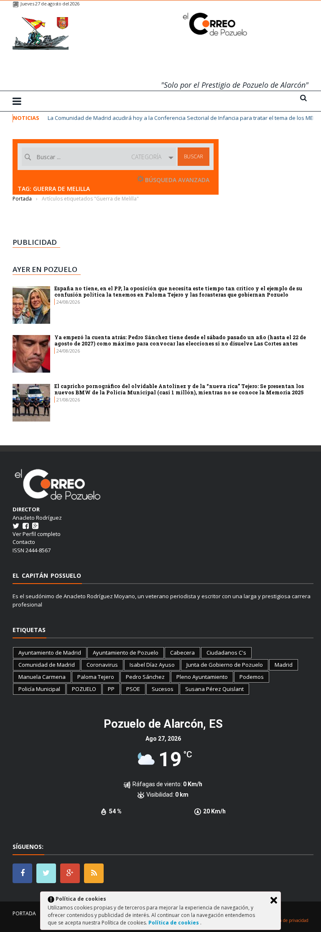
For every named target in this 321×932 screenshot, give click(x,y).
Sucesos (162, 689)
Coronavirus (102, 664)
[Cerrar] (273, 900)
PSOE (133, 689)
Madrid (284, 664)
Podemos (251, 677)
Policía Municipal (39, 689)
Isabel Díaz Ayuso (152, 664)
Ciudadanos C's (226, 652)
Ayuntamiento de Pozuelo (125, 652)
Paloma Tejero (95, 677)
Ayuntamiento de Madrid (49, 652)
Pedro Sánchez (145, 677)
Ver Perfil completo (37, 534)
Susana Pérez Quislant (214, 689)
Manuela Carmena (42, 677)
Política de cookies (174, 922)
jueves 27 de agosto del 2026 (49, 3)
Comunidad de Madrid (46, 664)
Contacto (24, 542)
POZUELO (84, 689)
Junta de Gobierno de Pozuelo (224, 664)
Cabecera (182, 652)
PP (111, 689)
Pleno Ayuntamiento (202, 677)
